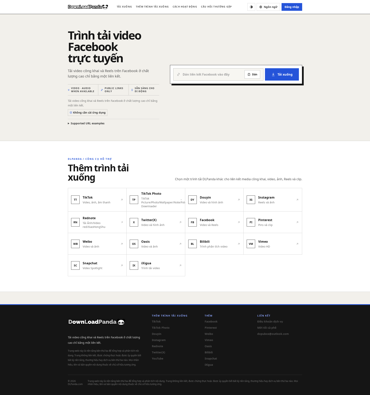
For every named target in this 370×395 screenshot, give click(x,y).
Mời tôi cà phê (266, 327)
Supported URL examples (87, 123)
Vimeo (209, 340)
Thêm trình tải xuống (152, 6)
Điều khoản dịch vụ (270, 321)
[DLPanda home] (88, 7)
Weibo (209, 334)
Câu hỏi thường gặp (216, 6)
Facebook (211, 321)
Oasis (208, 346)
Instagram (159, 340)
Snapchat (211, 358)
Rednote (157, 346)
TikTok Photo (161, 327)
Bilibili (209, 352)
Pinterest (211, 327)
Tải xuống (124, 6)
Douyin (156, 334)
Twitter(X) (158, 352)
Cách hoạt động (185, 6)
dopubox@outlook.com (273, 334)
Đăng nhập (292, 7)
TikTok (156, 321)
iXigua (209, 364)
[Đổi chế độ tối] (251, 7)
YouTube (157, 358)
